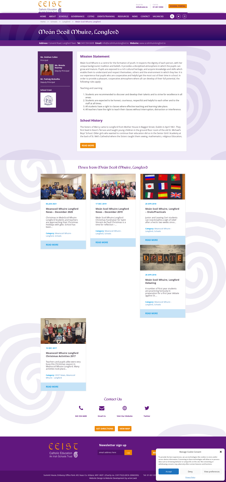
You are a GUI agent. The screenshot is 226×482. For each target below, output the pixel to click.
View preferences (212, 471)
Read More (88, 145)
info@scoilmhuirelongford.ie (115, 43)
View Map (125, 428)
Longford (66, 21)
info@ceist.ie (142, 7)
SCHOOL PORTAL (177, 6)
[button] (220, 451)
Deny (190, 471)
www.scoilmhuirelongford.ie (152, 43)
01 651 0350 (158, 7)
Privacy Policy (190, 477)
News (135, 16)
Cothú (90, 16)
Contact (145, 16)
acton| (132, 478)
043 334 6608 (87, 43)
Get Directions (104, 428)
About (52, 16)
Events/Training (106, 16)
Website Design (96, 478)
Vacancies (158, 16)
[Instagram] (184, 16)
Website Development (115, 478)
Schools (63, 16)
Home (43, 16)
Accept (169, 471)
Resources (123, 16)
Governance (77, 16)
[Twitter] (178, 16)
